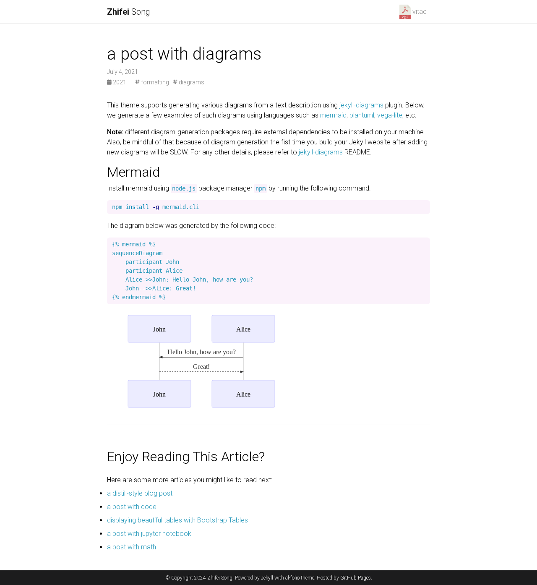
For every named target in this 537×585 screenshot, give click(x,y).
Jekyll (267, 578)
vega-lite (389, 115)
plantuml (361, 115)
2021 (120, 82)
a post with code (131, 507)
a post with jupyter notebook (149, 534)
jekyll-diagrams (361, 105)
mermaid (333, 115)
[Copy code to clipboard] (422, 209)
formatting (154, 82)
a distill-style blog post (139, 493)
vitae (419, 11)
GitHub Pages (355, 578)
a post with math (131, 547)
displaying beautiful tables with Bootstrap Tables (177, 520)
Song (128, 12)
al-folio (292, 578)
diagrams (190, 82)
